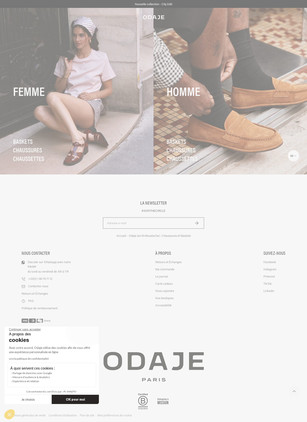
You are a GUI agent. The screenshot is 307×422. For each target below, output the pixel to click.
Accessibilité (163, 305)
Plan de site (87, 415)
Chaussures (27, 150)
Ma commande (164, 269)
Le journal (161, 276)
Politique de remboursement (40, 308)
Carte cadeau (164, 283)
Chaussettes (28, 158)
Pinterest (269, 276)
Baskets (23, 141)
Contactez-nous (38, 286)
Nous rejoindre (164, 291)
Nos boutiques (164, 298)
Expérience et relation (26, 381)
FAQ (31, 300)
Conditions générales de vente (26, 415)
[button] (9, 414)
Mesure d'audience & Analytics (31, 377)
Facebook (269, 262)
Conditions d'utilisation (63, 415)
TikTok (267, 283)
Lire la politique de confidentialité (29, 358)
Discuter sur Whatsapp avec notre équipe (49, 266)
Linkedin (268, 291)
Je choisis (28, 399)
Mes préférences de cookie (114, 415)
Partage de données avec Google (32, 373)
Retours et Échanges (35, 293)
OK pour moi (75, 399)
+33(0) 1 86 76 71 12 (40, 278)
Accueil (121, 236)
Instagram (269, 269)
